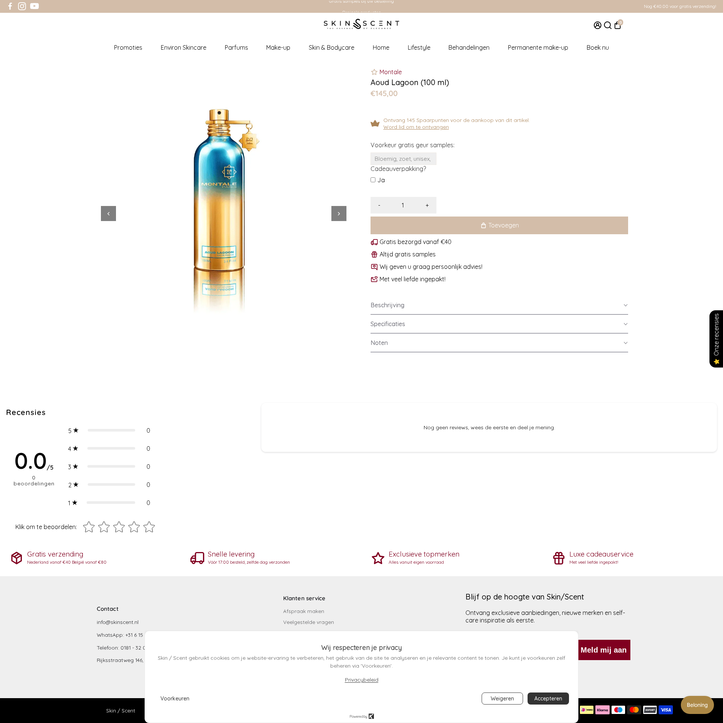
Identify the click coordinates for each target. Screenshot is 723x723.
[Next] (338, 213)
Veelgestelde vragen (308, 622)
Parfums (236, 47)
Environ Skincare (183, 47)
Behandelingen (469, 47)
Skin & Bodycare (331, 47)
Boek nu (598, 47)
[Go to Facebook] (10, 6)
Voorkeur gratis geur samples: (413, 145)
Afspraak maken (303, 611)
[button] (499, 305)
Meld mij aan (604, 650)
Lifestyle (419, 47)
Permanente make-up (538, 47)
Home (381, 47)
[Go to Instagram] (22, 6)
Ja (381, 180)
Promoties (128, 47)
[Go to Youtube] (34, 6)
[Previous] (108, 213)
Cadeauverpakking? (398, 168)
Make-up (278, 47)
